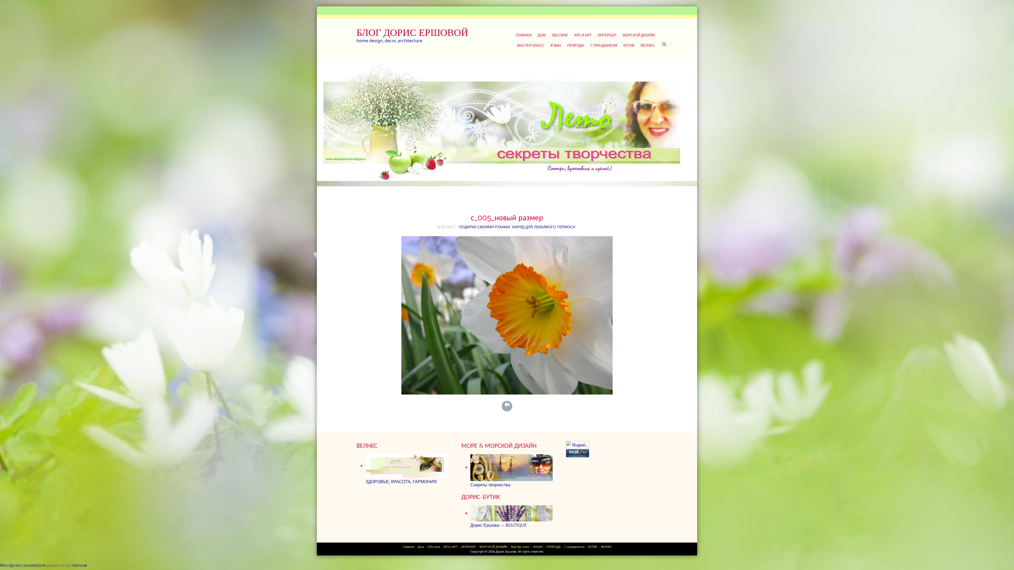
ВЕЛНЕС (648, 45)
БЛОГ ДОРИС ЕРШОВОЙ (412, 32)
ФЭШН (555, 45)
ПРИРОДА (575, 45)
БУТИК (629, 45)
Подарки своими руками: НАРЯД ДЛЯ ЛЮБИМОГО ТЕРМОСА (517, 226)
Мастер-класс (530, 45)
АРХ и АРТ (583, 35)
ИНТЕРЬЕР (607, 35)
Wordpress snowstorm (23, 565)
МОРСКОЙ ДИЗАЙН (639, 35)
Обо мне (560, 35)
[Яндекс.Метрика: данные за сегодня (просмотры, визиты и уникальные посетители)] (577, 445)
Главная (524, 35)
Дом (542, 35)
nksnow (79, 565)
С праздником (603, 45)
